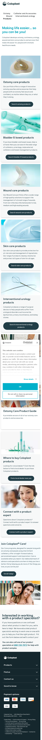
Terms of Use (22, 728)
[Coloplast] (11, 4)
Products (7, 19)
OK (20, 387)
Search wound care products (21, 190)
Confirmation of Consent (19, 726)
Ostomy (7, 14)
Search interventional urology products (21, 302)
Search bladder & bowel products (21, 136)
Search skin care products (21, 245)
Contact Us (32, 738)
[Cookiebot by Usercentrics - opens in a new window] (24, 342)
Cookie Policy (7, 726)
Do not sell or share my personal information (20, 395)
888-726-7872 (20, 645)
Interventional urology (25, 16)
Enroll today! (21, 573)
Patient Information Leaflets (13, 737)
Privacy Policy (32, 726)
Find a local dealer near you (21, 457)
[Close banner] (37, 342)
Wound (9, 16)
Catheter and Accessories (25, 14)
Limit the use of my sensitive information (16, 730)
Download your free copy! (21, 407)
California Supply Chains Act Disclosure (16, 738)
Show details (28, 379)
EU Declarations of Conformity (13, 735)
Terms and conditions (11, 728)
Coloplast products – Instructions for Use (16, 733)
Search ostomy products (21, 82)
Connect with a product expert (21, 511)
